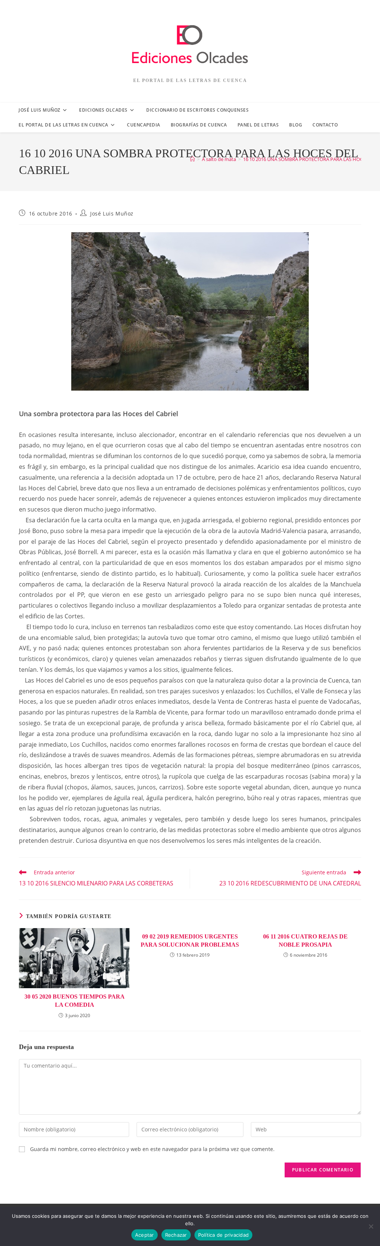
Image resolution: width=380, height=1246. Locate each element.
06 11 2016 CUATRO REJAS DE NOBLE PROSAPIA (305, 940)
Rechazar (176, 1235)
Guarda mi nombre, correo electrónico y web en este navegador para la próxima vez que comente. (152, 1149)
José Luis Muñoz (112, 213)
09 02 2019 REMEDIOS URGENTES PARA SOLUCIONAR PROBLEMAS (190, 940)
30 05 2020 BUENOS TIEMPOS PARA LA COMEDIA (74, 1000)
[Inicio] (192, 159)
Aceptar (144, 1235)
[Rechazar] (370, 1226)
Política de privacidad (223, 1235)
